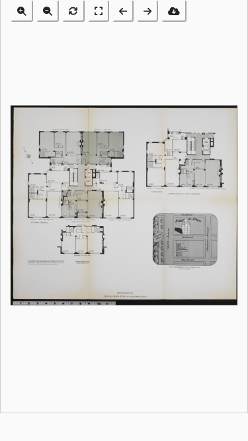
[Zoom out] (47, 11)
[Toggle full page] (98, 11)
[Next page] (147, 11)
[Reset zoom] (73, 11)
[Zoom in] (22, 11)
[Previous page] (123, 11)
